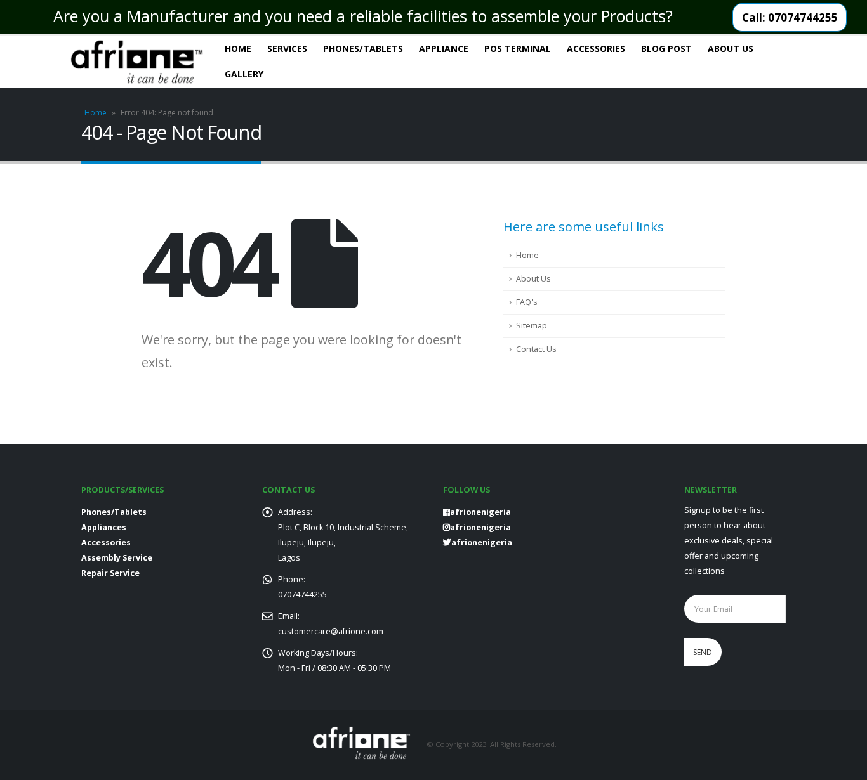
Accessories (596, 48)
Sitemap (531, 325)
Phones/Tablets (363, 48)
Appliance (443, 48)
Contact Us (536, 349)
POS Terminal (517, 48)
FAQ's (527, 302)
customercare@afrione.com (330, 631)
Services (287, 48)
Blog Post (666, 48)
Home (238, 48)
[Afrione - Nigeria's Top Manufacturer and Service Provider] (136, 62)
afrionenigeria (480, 527)
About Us (730, 48)
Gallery (244, 74)
